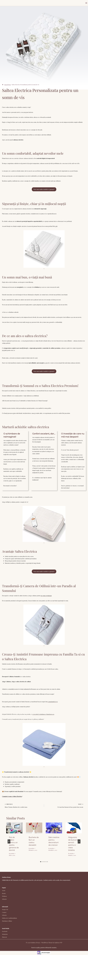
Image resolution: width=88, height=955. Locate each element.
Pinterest (4, 937)
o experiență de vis (53, 702)
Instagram (5, 934)
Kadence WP (58, 942)
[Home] (2, 84)
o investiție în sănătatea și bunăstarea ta (43, 714)
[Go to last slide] (9, 841)
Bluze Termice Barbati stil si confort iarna (16, 805)
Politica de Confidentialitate (9, 918)
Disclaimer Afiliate (7, 921)
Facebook (4, 931)
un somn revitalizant (46, 595)
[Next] (79, 841)
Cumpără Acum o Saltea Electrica (12, 796)
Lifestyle (4, 899)
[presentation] (14, 828)
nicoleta (12, 853)
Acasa (3, 890)
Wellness (4, 896)
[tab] (40, 861)
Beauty (4, 893)
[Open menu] (86, 2)
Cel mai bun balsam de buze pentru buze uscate (70, 805)
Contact (4, 912)
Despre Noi (5, 909)
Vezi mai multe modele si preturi (43, 189)
